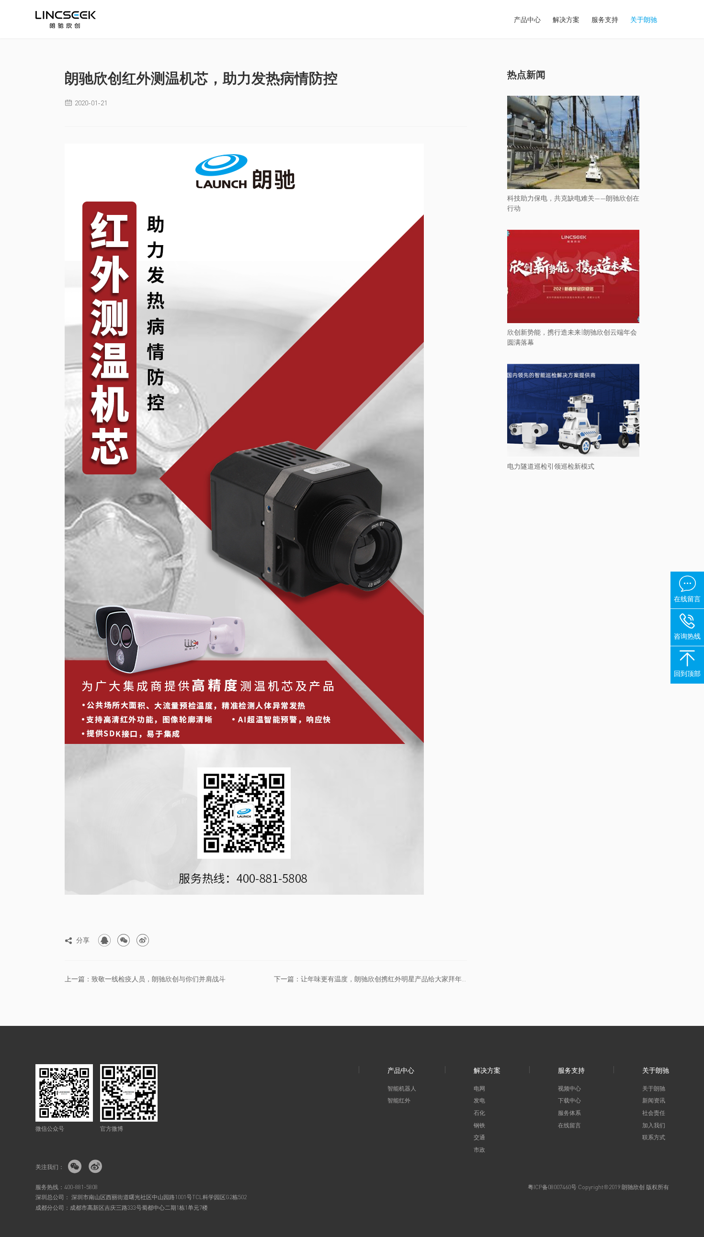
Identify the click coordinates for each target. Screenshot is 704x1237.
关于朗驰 (643, 19)
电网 (479, 1088)
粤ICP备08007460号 (552, 1187)
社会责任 (653, 1112)
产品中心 (527, 19)
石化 (479, 1112)
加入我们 (653, 1125)
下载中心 (569, 1100)
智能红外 (398, 1100)
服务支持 (604, 19)
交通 (479, 1137)
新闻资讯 (653, 1100)
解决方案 (566, 19)
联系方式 (653, 1137)
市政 (479, 1149)
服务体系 (569, 1112)
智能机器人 (401, 1088)
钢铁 (479, 1125)
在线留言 (569, 1125)
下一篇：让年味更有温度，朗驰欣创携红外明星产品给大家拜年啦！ (370, 978)
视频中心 (569, 1088)
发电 (479, 1100)
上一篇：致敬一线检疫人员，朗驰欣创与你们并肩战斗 (145, 978)
